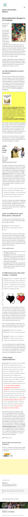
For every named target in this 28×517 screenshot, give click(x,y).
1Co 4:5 (5, 278)
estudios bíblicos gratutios (8, 491)
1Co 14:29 (6, 330)
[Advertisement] (14, 467)
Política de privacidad (6, 515)
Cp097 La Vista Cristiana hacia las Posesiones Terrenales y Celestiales (14, 119)
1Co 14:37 (6, 336)
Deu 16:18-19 (7, 254)
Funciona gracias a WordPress (17, 515)
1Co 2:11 (5, 363)
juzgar (17, 491)
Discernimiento (20, 490)
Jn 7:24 (5, 225)
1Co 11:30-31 (6, 263)
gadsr (15, 491)
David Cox (13, 490)
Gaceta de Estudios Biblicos (9, 11)
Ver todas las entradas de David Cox (9, 485)
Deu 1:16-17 (6, 251)
